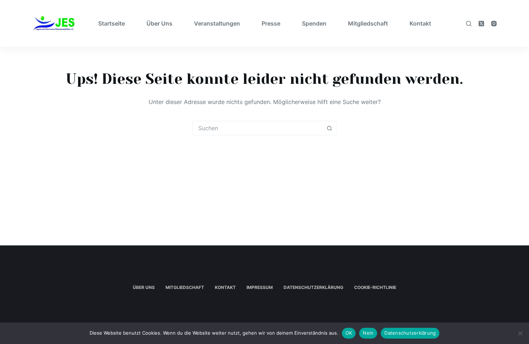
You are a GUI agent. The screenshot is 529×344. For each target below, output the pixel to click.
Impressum (260, 287)
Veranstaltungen (217, 23)
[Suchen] (468, 23)
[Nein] (520, 333)
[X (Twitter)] (481, 23)
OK (348, 333)
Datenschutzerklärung (313, 287)
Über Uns (159, 23)
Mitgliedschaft (368, 23)
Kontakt (420, 23)
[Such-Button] (329, 128)
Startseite (111, 23)
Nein (368, 333)
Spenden (314, 23)
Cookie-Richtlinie (375, 287)
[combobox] (257, 128)
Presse (271, 23)
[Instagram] (494, 23)
